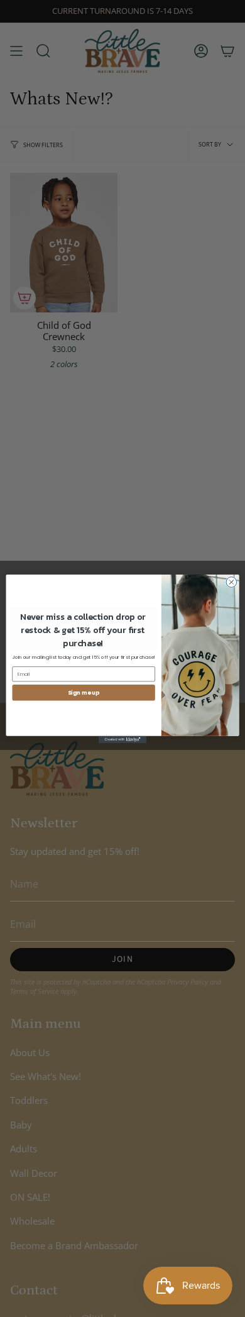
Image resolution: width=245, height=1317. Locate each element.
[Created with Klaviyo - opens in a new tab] (122, 739)
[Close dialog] (231, 581)
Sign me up (83, 692)
